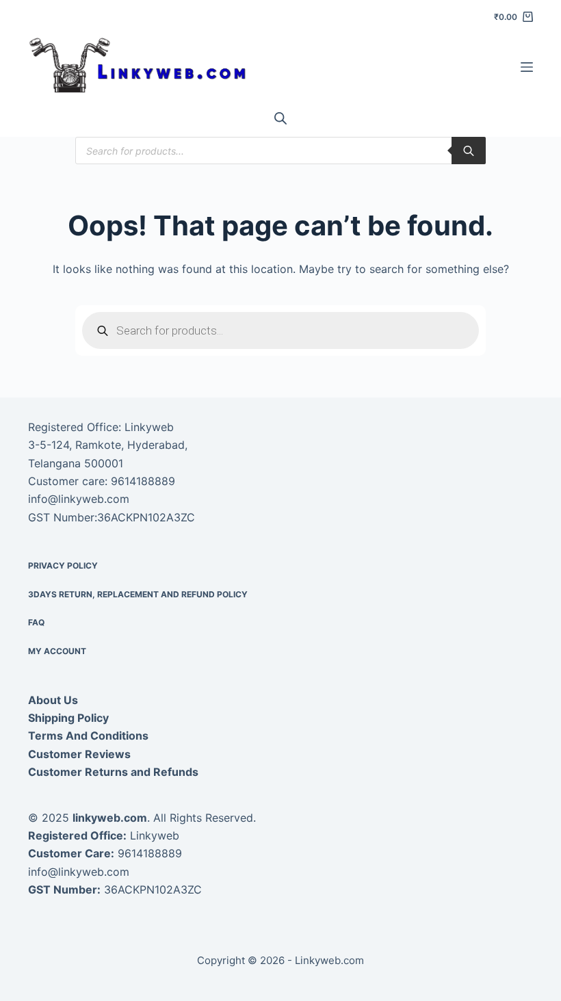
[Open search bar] (280, 118)
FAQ (36, 622)
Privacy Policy (63, 565)
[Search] (469, 150)
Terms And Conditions (88, 735)
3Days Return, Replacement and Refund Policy (138, 594)
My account (57, 651)
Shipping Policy (68, 718)
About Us (53, 700)
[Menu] (527, 67)
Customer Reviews (79, 754)
